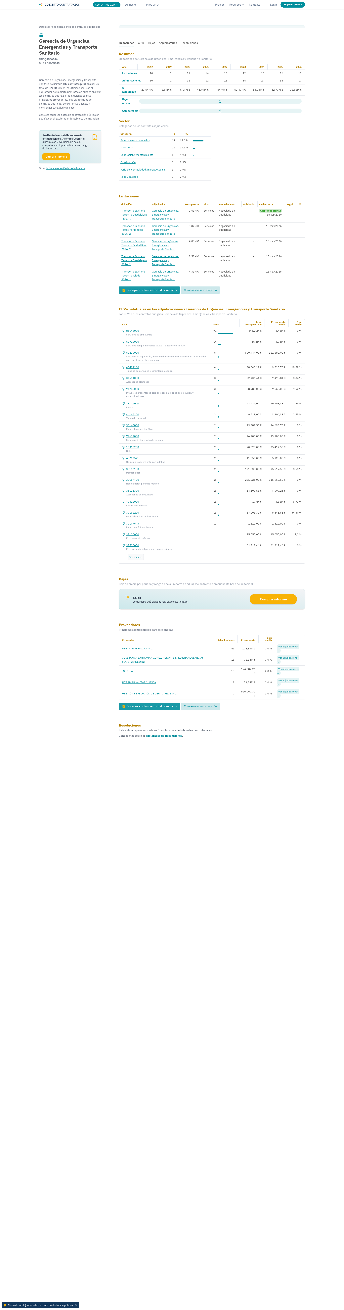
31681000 (132, 378)
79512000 (132, 501)
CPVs (141, 43)
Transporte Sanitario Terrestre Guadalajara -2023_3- (134, 214)
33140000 (132, 425)
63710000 (132, 341)
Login (273, 4)
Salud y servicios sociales (135, 140)
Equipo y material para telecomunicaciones (149, 549)
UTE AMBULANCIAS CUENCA (139, 682)
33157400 (132, 479)
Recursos (235, 4)
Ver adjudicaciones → (288, 648)
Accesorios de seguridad (139, 494)
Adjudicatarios (168, 43)
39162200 (132, 512)
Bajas (151, 43)
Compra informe (273, 599)
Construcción (128, 162)
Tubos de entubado (136, 418)
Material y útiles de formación (142, 516)
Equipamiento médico (138, 538)
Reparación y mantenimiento (136, 155)
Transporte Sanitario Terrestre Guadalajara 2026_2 (134, 260)
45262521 (132, 458)
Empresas (130, 4)
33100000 (132, 534)
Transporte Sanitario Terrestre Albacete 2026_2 (133, 230)
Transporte (126, 147)
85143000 (132, 330)
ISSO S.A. (128, 671)
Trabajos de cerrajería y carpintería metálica (149, 370)
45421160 (132, 367)
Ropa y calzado (129, 176)
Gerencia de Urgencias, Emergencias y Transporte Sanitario (165, 214)
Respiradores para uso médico (142, 483)
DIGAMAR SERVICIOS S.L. (137, 648)
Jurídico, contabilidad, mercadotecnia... (143, 169)
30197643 (132, 523)
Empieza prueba (293, 4)
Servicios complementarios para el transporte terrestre (155, 345)
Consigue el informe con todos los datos (151, 290)
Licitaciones (126, 43)
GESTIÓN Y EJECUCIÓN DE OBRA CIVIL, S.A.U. (149, 693)
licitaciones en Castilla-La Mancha (65, 168)
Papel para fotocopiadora (139, 527)
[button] (300, 204)
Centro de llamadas (136, 505)
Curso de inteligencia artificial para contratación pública (40, 1305)
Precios (220, 4)
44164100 (132, 414)
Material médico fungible (139, 429)
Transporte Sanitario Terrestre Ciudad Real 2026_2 (134, 245)
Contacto (254, 4)
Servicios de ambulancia (139, 334)
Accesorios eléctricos (137, 381)
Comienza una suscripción (200, 290)
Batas (129, 450)
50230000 (132, 352)
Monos (130, 407)
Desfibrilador (133, 472)
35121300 (132, 490)
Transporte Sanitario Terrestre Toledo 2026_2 (133, 275)
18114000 (132, 403)
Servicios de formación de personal (145, 439)
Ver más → (135, 557)
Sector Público (105, 4)
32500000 (132, 545)
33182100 (132, 469)
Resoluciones (189, 43)
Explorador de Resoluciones (164, 735)
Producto (152, 4)
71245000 (132, 389)
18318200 (132, 447)
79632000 (132, 436)
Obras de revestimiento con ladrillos (145, 461)
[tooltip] (41, 35)
